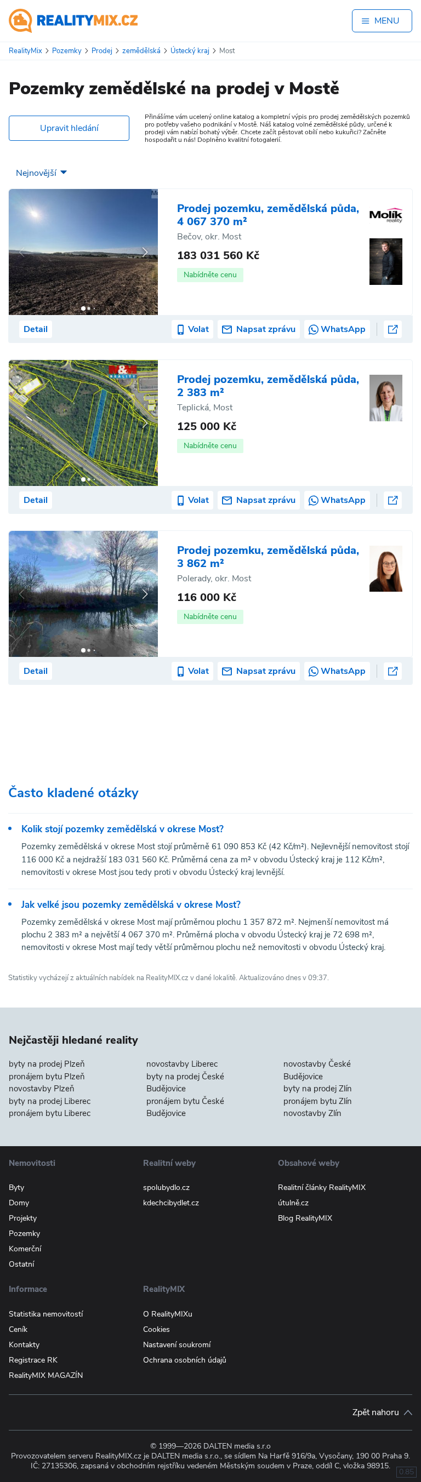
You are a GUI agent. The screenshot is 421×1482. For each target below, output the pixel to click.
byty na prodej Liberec (49, 1101)
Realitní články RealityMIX (322, 1187)
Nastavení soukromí (176, 1345)
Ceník (18, 1329)
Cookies (156, 1329)
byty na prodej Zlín (317, 1088)
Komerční (25, 1249)
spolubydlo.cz (166, 1187)
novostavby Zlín (312, 1113)
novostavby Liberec (182, 1063)
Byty (16, 1187)
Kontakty (24, 1345)
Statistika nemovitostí (46, 1314)
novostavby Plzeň (42, 1088)
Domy (19, 1203)
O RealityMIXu (167, 1314)
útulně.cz (293, 1203)
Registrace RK (33, 1360)
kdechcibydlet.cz (171, 1203)
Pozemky (24, 1233)
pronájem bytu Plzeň (47, 1076)
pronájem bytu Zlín (317, 1101)
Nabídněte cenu (210, 275)
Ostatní (21, 1264)
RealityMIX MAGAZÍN (46, 1375)
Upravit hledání (69, 128)
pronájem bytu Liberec (49, 1113)
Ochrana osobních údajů (184, 1360)
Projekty (23, 1218)
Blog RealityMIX (305, 1218)
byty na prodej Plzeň (47, 1063)
